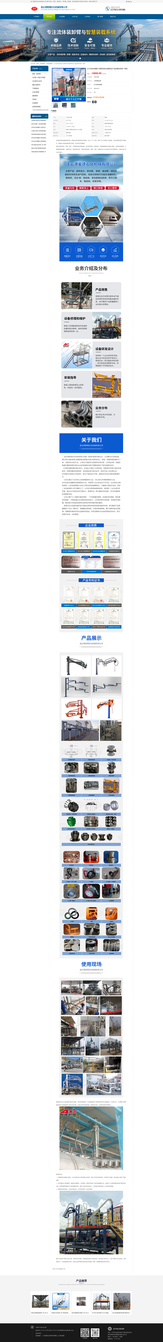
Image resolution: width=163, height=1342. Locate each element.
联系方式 (113, 16)
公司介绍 (74, 16)
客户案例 (100, 16)
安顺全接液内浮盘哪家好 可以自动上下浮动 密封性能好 (39, 151)
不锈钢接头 (35, 88)
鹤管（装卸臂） (37, 74)
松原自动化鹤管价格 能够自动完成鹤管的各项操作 (85, 1313)
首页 (38, 63)
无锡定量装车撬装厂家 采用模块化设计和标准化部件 (65, 1313)
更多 (46, 116)
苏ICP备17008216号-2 (52, 1330)
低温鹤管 (35, 103)
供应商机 (49, 16)
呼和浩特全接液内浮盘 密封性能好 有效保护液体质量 (39, 134)
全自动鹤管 (49, 63)
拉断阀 (34, 99)
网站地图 (62, 1335)
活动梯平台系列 (37, 81)
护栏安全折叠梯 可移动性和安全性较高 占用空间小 (39, 137)
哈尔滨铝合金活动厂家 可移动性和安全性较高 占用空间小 (39, 144)
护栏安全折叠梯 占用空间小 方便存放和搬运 (39, 127)
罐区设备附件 (36, 85)
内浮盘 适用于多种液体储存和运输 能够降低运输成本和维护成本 (39, 131)
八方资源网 (45, 1335)
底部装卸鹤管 (36, 106)
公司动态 (87, 16)
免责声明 (50, 1335)
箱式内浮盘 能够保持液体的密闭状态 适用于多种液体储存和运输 (39, 148)
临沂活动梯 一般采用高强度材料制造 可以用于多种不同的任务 (39, 124)
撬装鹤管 (35, 95)
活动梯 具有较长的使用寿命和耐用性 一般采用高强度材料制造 (39, 120)
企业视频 (62, 16)
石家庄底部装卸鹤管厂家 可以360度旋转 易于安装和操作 (127, 1313)
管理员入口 (56, 1335)
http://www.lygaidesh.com (59, 1268)
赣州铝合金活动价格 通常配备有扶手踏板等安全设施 (106, 1313)
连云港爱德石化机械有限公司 (65, 1330)
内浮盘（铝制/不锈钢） (39, 77)
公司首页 (36, 16)
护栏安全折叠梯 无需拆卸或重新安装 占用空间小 (39, 141)
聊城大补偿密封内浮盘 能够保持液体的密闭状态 (43, 1313)
